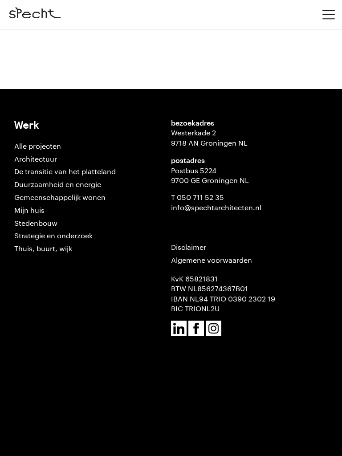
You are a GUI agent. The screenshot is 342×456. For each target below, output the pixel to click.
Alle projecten (37, 146)
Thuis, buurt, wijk (43, 248)
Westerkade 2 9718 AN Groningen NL (209, 137)
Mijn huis (29, 210)
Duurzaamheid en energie (57, 184)
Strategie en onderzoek (53, 235)
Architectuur (35, 158)
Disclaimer (188, 247)
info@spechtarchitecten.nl (216, 207)
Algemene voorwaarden (211, 260)
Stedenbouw (35, 223)
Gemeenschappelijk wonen (60, 197)
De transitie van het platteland (65, 171)
